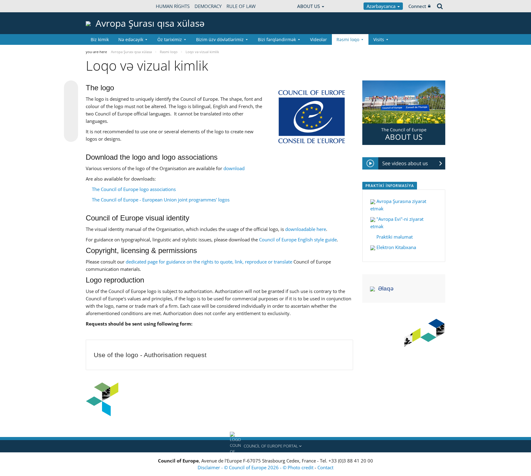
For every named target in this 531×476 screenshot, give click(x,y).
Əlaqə (386, 288)
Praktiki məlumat (394, 237)
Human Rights (173, 6)
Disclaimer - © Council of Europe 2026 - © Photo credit (256, 467)
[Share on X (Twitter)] (71, 99)
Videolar (318, 39)
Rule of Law (241, 6)
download (234, 168)
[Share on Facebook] (71, 111)
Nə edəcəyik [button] (130, 39)
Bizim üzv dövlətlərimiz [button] (220, 39)
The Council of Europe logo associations (134, 189)
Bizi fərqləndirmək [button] (277, 39)
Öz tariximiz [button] (169, 39)
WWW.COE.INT (101, 6)
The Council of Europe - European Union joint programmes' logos (161, 200)
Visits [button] (378, 39)
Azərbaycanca (382, 6)
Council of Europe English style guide (298, 239)
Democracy (208, 6)
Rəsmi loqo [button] (347, 39)
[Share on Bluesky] (71, 88)
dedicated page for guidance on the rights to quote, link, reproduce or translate (209, 262)
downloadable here (305, 229)
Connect (417, 6)
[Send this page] (71, 134)
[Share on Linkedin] (71, 123)
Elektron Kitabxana (396, 247)
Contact (325, 467)
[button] (265, 446)
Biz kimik (100, 39)
